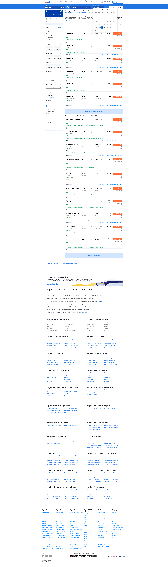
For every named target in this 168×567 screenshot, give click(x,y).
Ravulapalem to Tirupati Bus (70, 343)
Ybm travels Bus (73, 541)
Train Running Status (102, 531)
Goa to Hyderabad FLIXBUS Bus (53, 417)
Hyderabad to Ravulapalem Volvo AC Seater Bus (74, 460)
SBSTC (85, 525)
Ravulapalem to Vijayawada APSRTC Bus (95, 392)
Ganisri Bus (49, 395)
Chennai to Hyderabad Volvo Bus (53, 475)
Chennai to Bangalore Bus (47, 533)
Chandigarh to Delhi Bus (47, 516)
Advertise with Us (115, 533)
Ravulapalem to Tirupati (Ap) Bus (71, 345)
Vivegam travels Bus (74, 518)
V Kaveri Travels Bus (68, 398)
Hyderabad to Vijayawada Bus (110, 358)
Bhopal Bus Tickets (60, 546)
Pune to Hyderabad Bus (69, 358)
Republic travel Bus (74, 523)
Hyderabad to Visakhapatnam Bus (111, 356)
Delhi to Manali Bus (46, 512)
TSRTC (85, 519)
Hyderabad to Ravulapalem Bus (93, 339)
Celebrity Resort (90, 443)
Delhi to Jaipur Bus (46, 531)
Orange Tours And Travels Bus (70, 391)
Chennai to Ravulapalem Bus (93, 341)
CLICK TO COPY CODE (52, 283)
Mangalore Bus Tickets (60, 537)
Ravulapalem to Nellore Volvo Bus (94, 481)
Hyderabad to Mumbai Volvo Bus (70, 494)
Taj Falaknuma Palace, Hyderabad (94, 439)
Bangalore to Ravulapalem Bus (110, 339)
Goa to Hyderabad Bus (68, 364)
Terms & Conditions (116, 514)
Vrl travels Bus (73, 521)
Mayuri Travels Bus (68, 400)
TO (70, 5)
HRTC (85, 523)
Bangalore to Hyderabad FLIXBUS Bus (55, 408)
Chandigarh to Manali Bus (47, 548)
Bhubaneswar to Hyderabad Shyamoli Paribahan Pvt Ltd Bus (76, 412)
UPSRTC (86, 517)
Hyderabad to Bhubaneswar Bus (110, 364)
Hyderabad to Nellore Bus (109, 362)
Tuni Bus (48, 379)
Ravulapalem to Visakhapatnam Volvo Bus (112, 475)
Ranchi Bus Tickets (60, 548)
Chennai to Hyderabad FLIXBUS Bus (71, 408)
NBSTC (85, 544)
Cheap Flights (101, 529)
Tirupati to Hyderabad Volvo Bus (70, 479)
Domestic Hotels (101, 512)
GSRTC (85, 529)
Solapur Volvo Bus (90, 498)
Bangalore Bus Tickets (60, 514)
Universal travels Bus (74, 520)
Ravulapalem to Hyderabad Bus (53, 339)
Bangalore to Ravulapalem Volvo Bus (111, 455)
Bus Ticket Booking (102, 520)
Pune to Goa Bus (45, 543)
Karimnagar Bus (90, 379)
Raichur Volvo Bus (107, 492)
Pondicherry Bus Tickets (61, 531)
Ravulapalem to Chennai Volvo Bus (94, 475)
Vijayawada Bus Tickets (61, 535)
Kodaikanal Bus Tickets (61, 539)
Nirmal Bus (106, 379)
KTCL (85, 542)
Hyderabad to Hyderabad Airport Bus (94, 425)
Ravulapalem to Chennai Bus (53, 341)
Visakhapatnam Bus (51, 375)
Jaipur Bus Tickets (60, 544)
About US (114, 512)
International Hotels (102, 514)
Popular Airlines (101, 541)
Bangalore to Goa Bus (46, 518)
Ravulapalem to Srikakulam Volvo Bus (112, 481)
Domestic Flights (101, 516)
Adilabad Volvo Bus (91, 496)
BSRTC (85, 536)
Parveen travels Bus (74, 516)
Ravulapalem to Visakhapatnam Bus (71, 341)
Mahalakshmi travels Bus (75, 535)
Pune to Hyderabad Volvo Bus (70, 475)
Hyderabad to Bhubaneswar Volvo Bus (72, 498)
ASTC (85, 527)
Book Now (99, 296)
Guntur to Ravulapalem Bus (109, 347)
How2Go (114, 539)
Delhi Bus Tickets (59, 520)
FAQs (113, 531)
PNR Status (100, 533)
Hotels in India (101, 537)
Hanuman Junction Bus (51, 377)
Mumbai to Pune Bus (46, 544)
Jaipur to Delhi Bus (46, 514)
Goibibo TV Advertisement (117, 527)
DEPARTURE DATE (96, 5)
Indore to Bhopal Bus (46, 535)
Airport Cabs (100, 535)
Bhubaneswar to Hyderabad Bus (53, 364)
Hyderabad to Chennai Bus (92, 358)
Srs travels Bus (73, 531)
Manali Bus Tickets (60, 527)
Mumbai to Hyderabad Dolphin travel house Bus (74, 414)
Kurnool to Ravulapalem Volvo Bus (94, 464)
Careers (113, 521)
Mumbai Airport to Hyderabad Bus (71, 439)
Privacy (113, 518)
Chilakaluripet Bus (50, 381)
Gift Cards (114, 535)
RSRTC (85, 531)
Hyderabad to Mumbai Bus (109, 360)
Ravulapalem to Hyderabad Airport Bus (95, 408)
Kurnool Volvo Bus (107, 489)
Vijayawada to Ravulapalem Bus (110, 341)
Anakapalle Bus (67, 375)
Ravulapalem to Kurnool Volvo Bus (94, 479)
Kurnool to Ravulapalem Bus (93, 347)
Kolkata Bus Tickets (60, 529)
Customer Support (116, 520)
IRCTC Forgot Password (103, 544)
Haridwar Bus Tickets (60, 541)
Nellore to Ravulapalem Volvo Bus (94, 462)
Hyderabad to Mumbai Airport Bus (94, 427)
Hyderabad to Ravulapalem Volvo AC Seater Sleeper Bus (75, 455)
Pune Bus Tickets (59, 533)
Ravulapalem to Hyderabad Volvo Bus (95, 472)
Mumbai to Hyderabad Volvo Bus (70, 477)
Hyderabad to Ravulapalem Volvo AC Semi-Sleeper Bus (75, 458)
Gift (112, 537)
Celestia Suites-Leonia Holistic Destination (112, 445)
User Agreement (115, 516)
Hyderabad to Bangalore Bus (93, 356)
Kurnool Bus (89, 372)
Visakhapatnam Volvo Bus (92, 489)
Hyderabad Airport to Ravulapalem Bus (55, 425)
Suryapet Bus (89, 377)
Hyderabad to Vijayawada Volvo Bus (71, 492)
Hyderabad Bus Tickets (61, 516)
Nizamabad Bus (107, 381)
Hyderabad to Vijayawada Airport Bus (111, 427)
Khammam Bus (107, 377)
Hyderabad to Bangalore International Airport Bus (114, 425)
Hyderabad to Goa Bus (91, 364)
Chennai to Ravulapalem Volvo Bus (94, 458)
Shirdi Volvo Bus (107, 494)
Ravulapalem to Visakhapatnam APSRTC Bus (96, 394)
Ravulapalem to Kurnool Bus (53, 345)
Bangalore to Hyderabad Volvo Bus (54, 472)
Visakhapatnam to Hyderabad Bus (71, 356)
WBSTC (85, 540)
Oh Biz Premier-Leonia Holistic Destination (95, 447)
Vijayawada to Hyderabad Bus (53, 360)
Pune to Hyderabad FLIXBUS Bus (71, 410)
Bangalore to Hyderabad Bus (53, 356)
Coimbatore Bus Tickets (61, 523)
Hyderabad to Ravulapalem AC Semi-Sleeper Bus (74, 464)
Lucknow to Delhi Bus (46, 546)
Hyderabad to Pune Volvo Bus (53, 494)
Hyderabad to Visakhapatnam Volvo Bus (72, 489)
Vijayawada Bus (50, 372)
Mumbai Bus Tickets (60, 525)
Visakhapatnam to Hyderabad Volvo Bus (72, 472)
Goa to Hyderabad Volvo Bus (70, 481)
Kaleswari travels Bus (74, 533)
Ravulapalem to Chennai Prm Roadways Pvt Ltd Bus (115, 392)
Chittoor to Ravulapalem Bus (110, 345)
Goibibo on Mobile (116, 525)
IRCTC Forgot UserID (102, 543)
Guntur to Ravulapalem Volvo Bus (111, 464)
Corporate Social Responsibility (118, 523)
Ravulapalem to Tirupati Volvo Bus (111, 477)
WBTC (85, 534)
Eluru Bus (66, 377)
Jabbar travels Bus (74, 527)
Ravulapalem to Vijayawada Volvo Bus (95, 477)
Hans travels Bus (73, 514)
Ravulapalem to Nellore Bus (52, 347)
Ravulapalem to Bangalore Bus (70, 339)
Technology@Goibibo (116, 529)
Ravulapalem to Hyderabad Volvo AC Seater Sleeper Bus (58, 455)
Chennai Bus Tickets (60, 518)
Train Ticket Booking (102, 523)
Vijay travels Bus (73, 544)
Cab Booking (100, 521)
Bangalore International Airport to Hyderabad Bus (57, 439)
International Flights (102, 518)
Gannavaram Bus (67, 381)
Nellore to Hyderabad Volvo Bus (53, 479)
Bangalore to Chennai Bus (47, 525)
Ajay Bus (65, 395)
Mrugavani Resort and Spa (92, 441)
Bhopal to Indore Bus (46, 541)
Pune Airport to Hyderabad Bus (53, 443)
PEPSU (85, 538)
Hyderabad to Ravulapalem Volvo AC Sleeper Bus (74, 462)
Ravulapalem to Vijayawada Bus (53, 343)
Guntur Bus (66, 372)
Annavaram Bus (67, 379)
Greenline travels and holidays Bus (77, 512)
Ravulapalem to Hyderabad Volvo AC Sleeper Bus (57, 462)
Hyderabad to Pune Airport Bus (93, 429)
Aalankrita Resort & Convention (110, 439)
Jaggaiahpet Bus (90, 381)
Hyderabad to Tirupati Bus (92, 362)
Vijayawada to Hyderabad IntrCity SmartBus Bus (57, 414)
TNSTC (85, 515)
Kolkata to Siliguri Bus (46, 539)
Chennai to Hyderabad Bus (52, 358)
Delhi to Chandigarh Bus (47, 523)
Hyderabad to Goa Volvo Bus (53, 498)
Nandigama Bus (90, 375)
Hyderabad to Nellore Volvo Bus (70, 496)
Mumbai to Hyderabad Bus (69, 360)
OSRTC (85, 521)
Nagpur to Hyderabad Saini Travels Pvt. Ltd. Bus (74, 417)
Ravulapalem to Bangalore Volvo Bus (111, 472)
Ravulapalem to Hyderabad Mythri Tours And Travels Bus (116, 389)
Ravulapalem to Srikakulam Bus (70, 347)
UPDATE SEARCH (116, 7)
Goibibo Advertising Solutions (104, 546)
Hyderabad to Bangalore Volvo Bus (54, 489)
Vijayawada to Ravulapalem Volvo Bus (112, 458)
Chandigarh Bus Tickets (61, 543)
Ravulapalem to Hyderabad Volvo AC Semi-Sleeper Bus (58, 458)
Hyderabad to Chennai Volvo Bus (53, 492)
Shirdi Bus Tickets (59, 521)
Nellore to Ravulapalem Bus (92, 345)
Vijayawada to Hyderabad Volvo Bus (54, 477)
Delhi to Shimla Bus (46, 537)
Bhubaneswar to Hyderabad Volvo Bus (55, 481)
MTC (85, 546)
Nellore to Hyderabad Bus (52, 362)
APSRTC (86, 513)
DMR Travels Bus (50, 393)
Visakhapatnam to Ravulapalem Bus (94, 343)
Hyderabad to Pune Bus (92, 360)
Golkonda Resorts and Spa (109, 443)
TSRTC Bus (66, 393)
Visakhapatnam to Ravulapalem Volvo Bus (95, 460)
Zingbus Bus (72, 525)
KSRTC (85, 532)
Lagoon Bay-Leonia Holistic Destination (112, 447)
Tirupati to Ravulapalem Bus (110, 343)
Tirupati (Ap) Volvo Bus (91, 494)
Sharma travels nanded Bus (76, 529)
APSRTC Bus (49, 391)
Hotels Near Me (101, 539)
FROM (46, 5)
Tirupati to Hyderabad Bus (69, 362)
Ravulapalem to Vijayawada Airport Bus (112, 408)
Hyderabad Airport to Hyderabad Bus (71, 441)
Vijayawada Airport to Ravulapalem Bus (72, 425)
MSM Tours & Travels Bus (52, 400)
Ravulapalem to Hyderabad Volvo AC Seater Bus (57, 460)
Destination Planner (102, 527)
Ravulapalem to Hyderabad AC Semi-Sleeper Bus (57, 464)
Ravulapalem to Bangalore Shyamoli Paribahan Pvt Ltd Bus (99, 389)
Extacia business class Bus (75, 539)
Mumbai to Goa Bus (46, 520)
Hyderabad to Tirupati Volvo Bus (53, 496)
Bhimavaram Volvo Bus (109, 498)
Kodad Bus (106, 375)
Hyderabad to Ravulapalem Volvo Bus (95, 455)
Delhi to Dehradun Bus (46, 521)
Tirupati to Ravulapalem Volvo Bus (111, 460)
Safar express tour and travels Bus (77, 548)
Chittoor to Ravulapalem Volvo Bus (111, 462)
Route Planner (101, 525)
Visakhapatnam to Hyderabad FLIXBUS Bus (56, 410)
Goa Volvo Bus (107, 496)
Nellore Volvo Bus (90, 492)
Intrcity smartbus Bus (74, 537)
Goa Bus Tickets (59, 512)
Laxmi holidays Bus (74, 546)
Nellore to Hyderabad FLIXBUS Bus (54, 412)
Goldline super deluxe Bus (75, 543)
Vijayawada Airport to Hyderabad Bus (54, 441)
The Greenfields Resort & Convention (94, 445)
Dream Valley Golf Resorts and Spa (111, 441)
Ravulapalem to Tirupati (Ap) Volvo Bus (112, 479)
